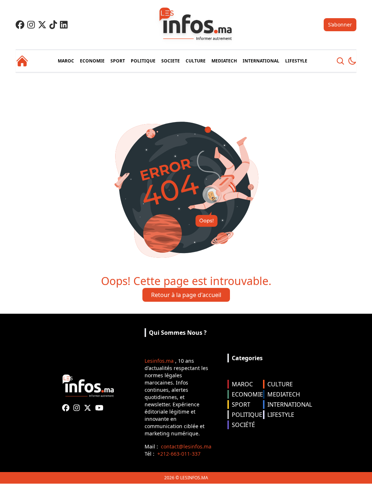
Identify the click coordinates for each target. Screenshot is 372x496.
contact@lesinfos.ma (186, 446)
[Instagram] (31, 24)
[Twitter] (42, 24)
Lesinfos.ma (159, 360)
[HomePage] (22, 61)
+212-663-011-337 (179, 453)
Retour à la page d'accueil (186, 295)
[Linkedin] (64, 24)
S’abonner (340, 24)
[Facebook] (20, 24)
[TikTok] (53, 24)
